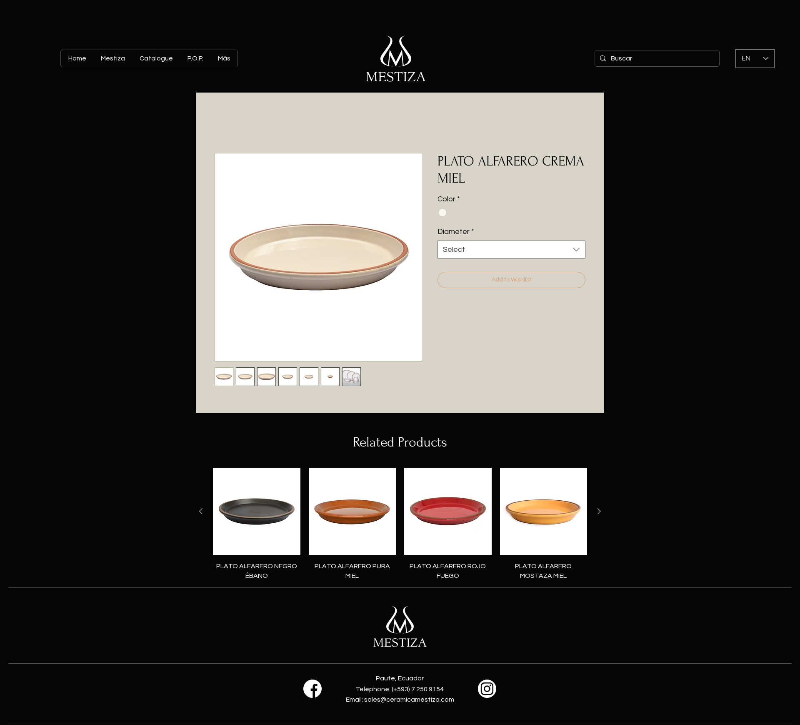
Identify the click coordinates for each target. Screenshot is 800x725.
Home (223, 123)
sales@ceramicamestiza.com (409, 699)
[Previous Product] (201, 511)
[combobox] (511, 249)
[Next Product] (599, 511)
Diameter (456, 232)
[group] (400, 524)
